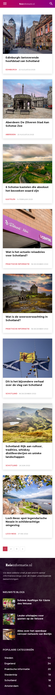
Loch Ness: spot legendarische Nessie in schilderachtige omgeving (26, 522)
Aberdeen (8, 11)
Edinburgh (19, 11)
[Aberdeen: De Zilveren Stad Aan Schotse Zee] (27, 99)
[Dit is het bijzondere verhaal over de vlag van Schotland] (27, 358)
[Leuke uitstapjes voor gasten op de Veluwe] (9, 619)
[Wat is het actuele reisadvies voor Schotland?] (27, 228)
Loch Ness (11, 534)
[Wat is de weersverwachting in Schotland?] (27, 293)
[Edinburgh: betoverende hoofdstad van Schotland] (27, 34)
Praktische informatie (17, 264)
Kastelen (10, 199)
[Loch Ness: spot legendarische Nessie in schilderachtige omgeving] (27, 494)
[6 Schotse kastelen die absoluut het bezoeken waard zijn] (27, 163)
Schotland (11, 393)
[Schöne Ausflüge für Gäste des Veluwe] (9, 603)
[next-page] (22, 549)
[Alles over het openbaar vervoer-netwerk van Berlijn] (9, 634)
